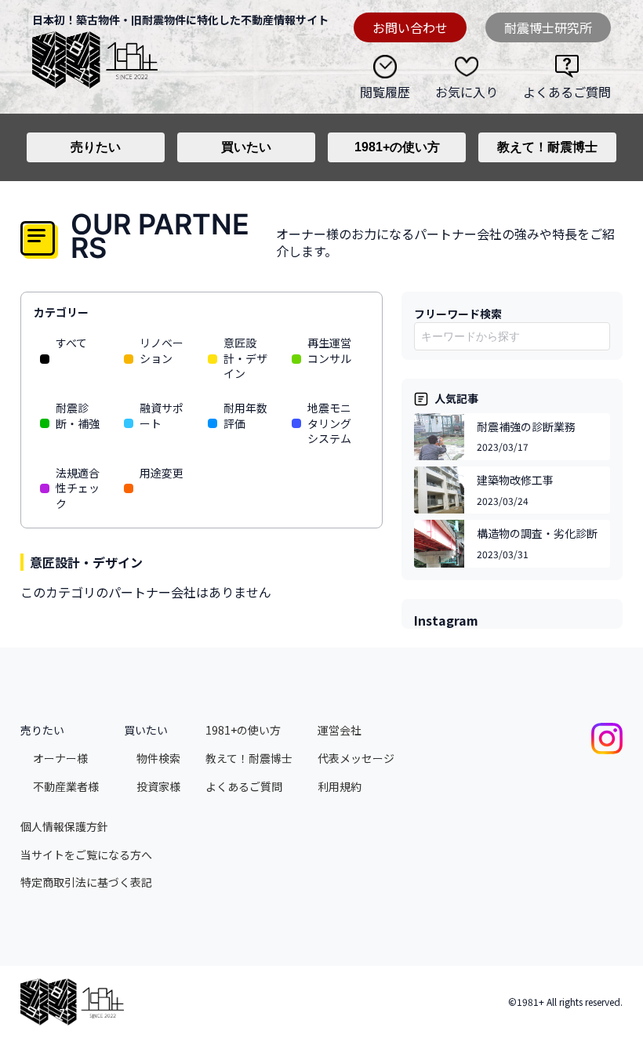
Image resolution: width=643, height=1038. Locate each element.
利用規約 (339, 786)
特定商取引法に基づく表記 (86, 882)
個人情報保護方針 (64, 826)
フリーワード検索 (458, 313)
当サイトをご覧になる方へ (86, 854)
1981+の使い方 (397, 147)
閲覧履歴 (385, 91)
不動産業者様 (66, 786)
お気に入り (466, 91)
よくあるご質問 (567, 91)
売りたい (96, 147)
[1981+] (95, 57)
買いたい (246, 147)
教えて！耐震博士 (547, 147)
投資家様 (158, 786)
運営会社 (339, 730)
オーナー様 (60, 758)
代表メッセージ (356, 758)
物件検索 (158, 758)
